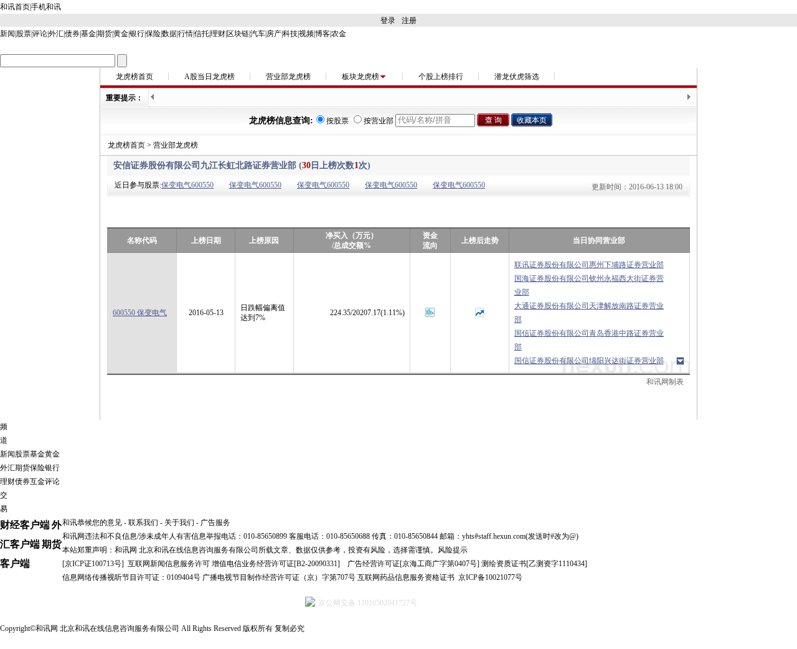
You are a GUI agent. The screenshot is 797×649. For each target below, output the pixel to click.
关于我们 (179, 522)
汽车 (257, 33)
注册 (409, 20)
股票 (23, 33)
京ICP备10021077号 (490, 577)
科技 (290, 33)
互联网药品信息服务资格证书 (406, 577)
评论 (39, 33)
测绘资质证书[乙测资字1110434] (534, 563)
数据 (169, 33)
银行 (137, 33)
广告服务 (215, 522)
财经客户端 (25, 524)
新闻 (7, 33)
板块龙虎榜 (360, 76)
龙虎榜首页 (134, 76)
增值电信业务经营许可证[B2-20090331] (276, 563)
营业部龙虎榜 (288, 76)
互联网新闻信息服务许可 (169, 563)
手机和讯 (46, 6)
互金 (37, 481)
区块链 (238, 33)
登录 (387, 20)
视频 (306, 33)
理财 (217, 33)
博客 (322, 33)
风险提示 (453, 550)
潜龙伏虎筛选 (516, 76)
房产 (273, 33)
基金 (88, 33)
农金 (338, 33)
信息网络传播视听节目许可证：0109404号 (131, 577)
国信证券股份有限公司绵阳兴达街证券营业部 (589, 360)
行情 (185, 33)
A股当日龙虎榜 (209, 76)
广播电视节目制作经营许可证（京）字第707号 (279, 577)
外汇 (56, 33)
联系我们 (143, 522)
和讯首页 (15, 6)
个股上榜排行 (440, 76)
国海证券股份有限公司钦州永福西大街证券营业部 (589, 285)
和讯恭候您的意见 (92, 522)
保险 (153, 33)
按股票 (337, 120)
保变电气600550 (187, 185)
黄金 (120, 33)
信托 (201, 33)
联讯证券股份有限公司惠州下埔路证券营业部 (589, 264)
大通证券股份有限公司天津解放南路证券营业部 (589, 312)
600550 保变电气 (140, 312)
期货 (104, 33)
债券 (72, 33)
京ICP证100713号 (93, 563)
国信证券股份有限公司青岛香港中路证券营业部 (589, 340)
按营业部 (379, 120)
